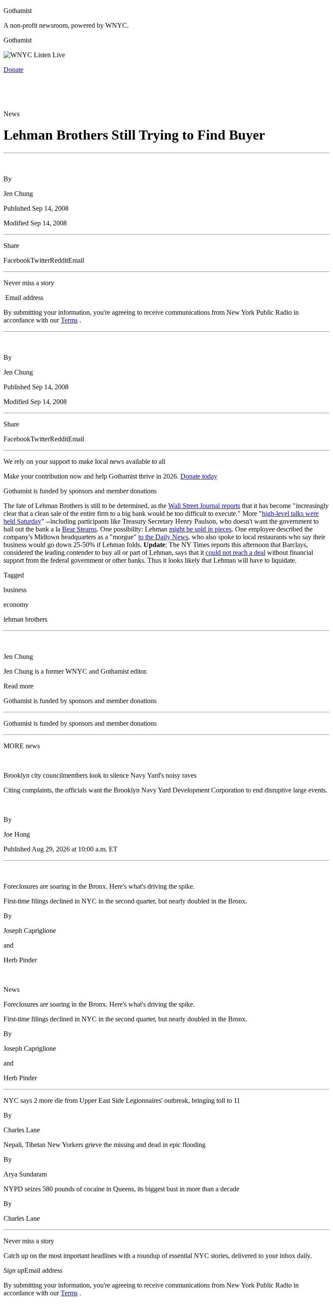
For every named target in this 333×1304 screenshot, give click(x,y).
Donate (13, 69)
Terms (69, 320)
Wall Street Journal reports (204, 505)
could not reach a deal (235, 552)
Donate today (198, 476)
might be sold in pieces (200, 529)
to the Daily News (163, 537)
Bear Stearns (79, 529)
